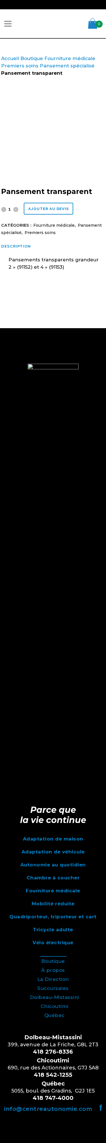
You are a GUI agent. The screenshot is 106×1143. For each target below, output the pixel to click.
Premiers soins (19, 66)
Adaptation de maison (53, 839)
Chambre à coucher (53, 878)
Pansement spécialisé (67, 66)
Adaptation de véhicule (53, 852)
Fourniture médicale (69, 58)
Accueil (10, 58)
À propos (53, 970)
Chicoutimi (54, 1006)
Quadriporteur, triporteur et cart (53, 916)
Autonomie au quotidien (53, 865)
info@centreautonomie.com (48, 1109)
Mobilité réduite (53, 903)
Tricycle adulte (53, 929)
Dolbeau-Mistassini (54, 997)
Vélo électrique (53, 942)
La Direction (53, 979)
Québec (54, 1015)
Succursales (53, 988)
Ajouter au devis (48, 209)
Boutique (31, 58)
